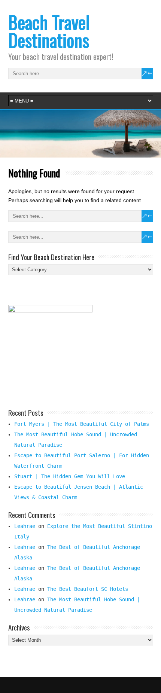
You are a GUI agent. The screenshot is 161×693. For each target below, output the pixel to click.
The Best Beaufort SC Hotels (87, 589)
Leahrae (24, 526)
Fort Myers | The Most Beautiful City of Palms (81, 424)
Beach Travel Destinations (49, 31)
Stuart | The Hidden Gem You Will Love (69, 476)
